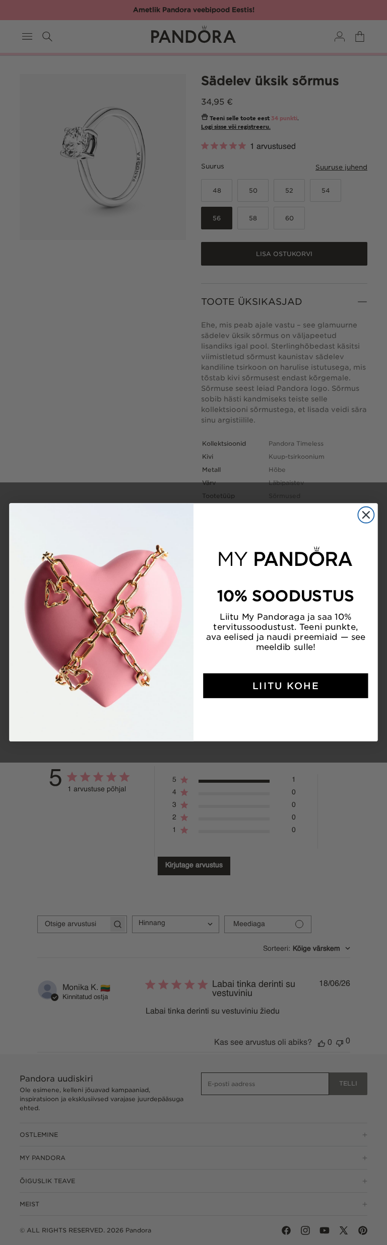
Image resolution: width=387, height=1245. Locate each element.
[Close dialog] (366, 515)
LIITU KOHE (285, 686)
